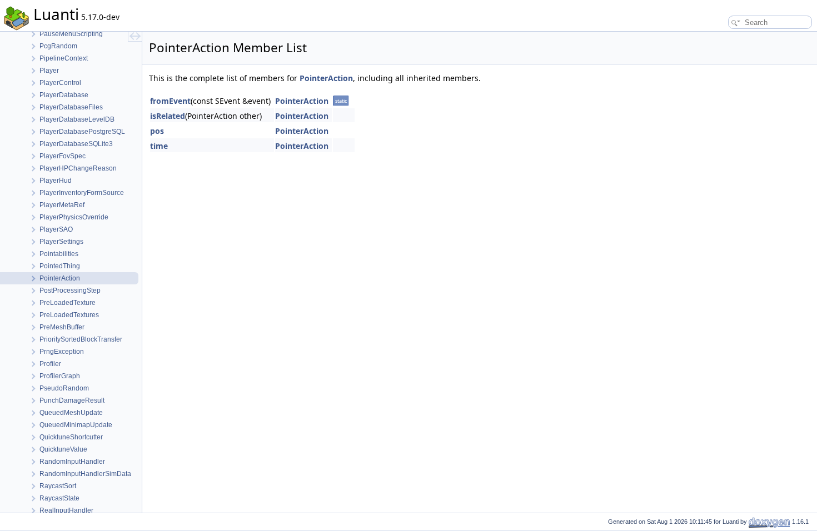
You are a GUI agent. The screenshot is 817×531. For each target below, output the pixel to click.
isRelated (167, 116)
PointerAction (326, 78)
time (159, 146)
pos (157, 131)
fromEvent (170, 101)
